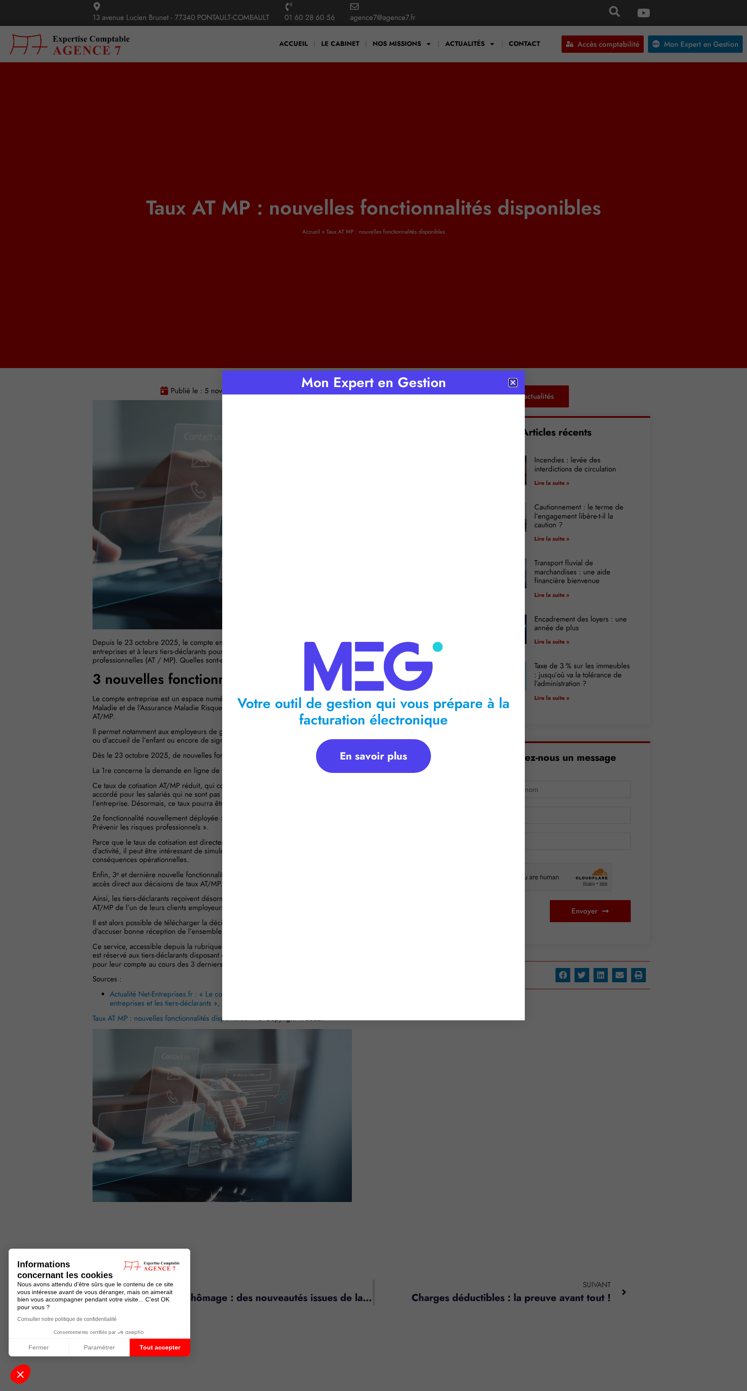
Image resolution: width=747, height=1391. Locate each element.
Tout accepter (160, 1347)
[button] (20, 1374)
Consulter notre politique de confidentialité (67, 1319)
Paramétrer (99, 1347)
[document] (373, 695)
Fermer (39, 1347)
